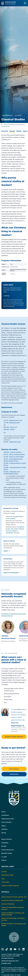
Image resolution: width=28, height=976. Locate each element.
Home (3, 812)
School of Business (7, 904)
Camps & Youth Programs (10, 885)
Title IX (3, 860)
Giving (3, 833)
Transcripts (5, 882)
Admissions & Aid (7, 819)
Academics (5, 815)
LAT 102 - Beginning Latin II (12, 422)
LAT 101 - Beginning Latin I (11, 420)
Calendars (4, 843)
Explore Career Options (14, 737)
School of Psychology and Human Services (13, 919)
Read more (15, 723)
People (3, 846)
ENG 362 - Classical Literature (12, 452)
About (3, 826)
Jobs (3, 878)
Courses (12, 131)
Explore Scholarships (11, 572)
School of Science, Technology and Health (13, 924)
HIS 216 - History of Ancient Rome (14, 456)
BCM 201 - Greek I (9, 427)
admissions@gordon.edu (9, 961)
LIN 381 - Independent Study (12, 442)
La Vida (4, 857)
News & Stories (6, 839)
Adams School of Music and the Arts (14, 897)
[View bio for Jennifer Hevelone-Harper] (9, 631)
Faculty (19, 131)
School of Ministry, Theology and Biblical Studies (12, 914)
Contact (4, 871)
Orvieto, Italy (9, 529)
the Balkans (20, 527)
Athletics (4, 829)
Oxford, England (19, 529)
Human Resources (7, 850)
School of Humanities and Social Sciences (14, 124)
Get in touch (14, 769)
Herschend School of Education (12, 900)
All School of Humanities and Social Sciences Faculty (13, 615)
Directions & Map (7, 875)
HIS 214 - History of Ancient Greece (14, 454)
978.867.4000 (6, 963)
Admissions (14, 774)
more (17, 532)
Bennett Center (6, 853)
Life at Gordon (6, 822)
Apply (6, 551)
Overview (4, 131)
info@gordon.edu (7, 958)
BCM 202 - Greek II (9, 429)
